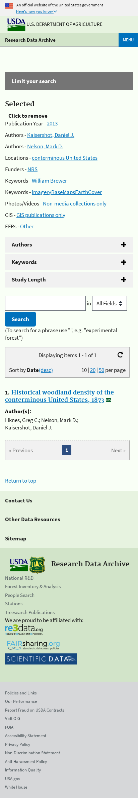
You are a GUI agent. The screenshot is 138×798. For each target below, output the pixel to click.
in (89, 303)
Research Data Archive (30, 40)
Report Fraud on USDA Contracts (34, 710)
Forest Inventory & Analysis (33, 586)
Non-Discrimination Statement (32, 753)
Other (26, 226)
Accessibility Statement (25, 735)
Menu (128, 40)
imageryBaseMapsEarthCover (67, 192)
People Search (19, 595)
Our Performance (21, 701)
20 (92, 370)
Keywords (24, 262)
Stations (13, 603)
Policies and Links (21, 693)
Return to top (20, 480)
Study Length (29, 279)
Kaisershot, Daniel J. (50, 135)
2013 (52, 123)
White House (16, 787)
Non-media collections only (75, 203)
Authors (22, 244)
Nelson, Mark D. (45, 146)
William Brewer (49, 180)
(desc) (46, 370)
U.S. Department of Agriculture (63, 24)
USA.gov (12, 779)
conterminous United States (64, 157)
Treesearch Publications (30, 612)
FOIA (9, 727)
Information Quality (23, 770)
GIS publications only (40, 215)
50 (101, 370)
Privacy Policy (17, 744)
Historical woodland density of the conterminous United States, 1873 (59, 396)
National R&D (19, 578)
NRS (32, 169)
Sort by (31, 370)
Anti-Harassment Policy (26, 761)
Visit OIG (12, 718)
